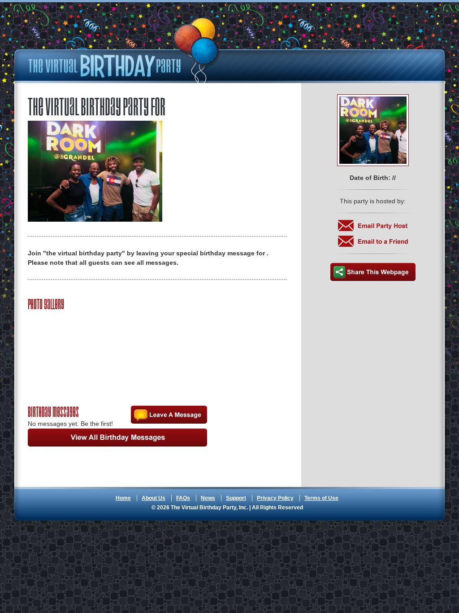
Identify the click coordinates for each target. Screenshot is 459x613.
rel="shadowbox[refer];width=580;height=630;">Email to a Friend (373, 241)
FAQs (183, 498)
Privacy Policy (275, 498)
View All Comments (117, 438)
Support (236, 498)
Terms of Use (321, 498)
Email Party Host (373, 225)
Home (123, 498)
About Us (153, 498)
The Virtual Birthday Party (124, 50)
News (208, 498)
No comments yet (169, 415)
